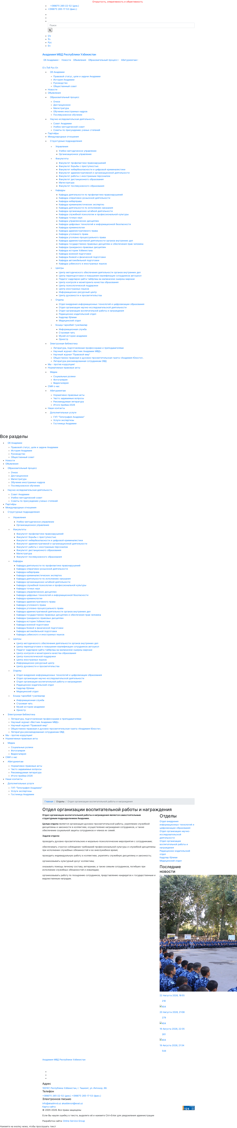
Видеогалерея (61, 383)
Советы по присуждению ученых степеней (76, 130)
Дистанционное (61, 104)
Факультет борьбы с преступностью (78, 166)
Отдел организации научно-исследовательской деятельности (93, 307)
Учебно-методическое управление (77, 150)
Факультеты (62, 158)
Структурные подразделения (66, 141)
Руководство (60, 83)
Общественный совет (65, 86)
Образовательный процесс (103, 60)
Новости (66, 60)
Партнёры (53, 133)
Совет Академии (62, 123)
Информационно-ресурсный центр (78, 292)
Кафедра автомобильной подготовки (79, 260)
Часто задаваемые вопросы (68, 398)
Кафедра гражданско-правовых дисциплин (82, 247)
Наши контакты (56, 408)
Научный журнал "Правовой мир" (71, 354)
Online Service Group (74, 1121)
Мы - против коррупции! (61, 364)
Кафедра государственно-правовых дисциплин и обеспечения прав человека (101, 244)
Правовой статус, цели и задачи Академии (77, 76)
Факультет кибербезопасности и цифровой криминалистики (92, 169)
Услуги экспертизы (63, 420)
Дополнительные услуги (63, 412)
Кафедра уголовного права (73, 234)
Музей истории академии (73, 335)
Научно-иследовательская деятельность (72, 119)
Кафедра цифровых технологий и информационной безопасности (95, 224)
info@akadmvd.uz (51, 1103)
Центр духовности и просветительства (80, 295)
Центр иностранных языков (74, 288)
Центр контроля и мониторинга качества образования (89, 282)
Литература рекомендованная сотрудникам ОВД (80, 361)
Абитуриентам (129, 60)
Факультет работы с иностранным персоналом (84, 176)
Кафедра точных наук (70, 217)
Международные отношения (63, 136)
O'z (44, 67)
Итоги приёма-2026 (64, 404)
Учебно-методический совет (69, 126)
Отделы (60, 299)
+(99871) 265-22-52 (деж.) (64, 5)
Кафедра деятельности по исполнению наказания (86, 207)
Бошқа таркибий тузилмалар (71, 325)
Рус (50, 42)
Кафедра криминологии (72, 227)
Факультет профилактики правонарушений (82, 162)
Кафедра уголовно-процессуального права (82, 237)
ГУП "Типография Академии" (68, 417)
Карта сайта (49, 1106)
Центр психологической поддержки (78, 285)
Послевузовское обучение (67, 114)
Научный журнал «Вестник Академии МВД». (77, 351)
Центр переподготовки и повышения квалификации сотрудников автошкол (100, 275)
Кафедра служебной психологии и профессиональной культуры (94, 214)
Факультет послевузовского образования (81, 185)
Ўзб (48, 67)
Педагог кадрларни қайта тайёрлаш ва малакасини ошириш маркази (97, 279)
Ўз (49, 39)
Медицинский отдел (70, 320)
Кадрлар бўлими (68, 317)
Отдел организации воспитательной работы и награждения (91, 310)
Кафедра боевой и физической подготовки (82, 257)
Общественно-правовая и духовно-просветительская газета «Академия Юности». (98, 357)
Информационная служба (73, 329)
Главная (49, 801)
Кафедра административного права (78, 230)
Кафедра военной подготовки (75, 253)
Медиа (53, 372)
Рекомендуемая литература (68, 401)
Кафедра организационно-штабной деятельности (86, 211)
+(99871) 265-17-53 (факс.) (62, 9)
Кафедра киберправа (70, 201)
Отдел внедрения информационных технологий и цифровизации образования (101, 304)
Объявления (79, 60)
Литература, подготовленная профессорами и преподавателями (88, 348)
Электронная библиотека (63, 343)
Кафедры (60, 190)
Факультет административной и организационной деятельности (94, 172)
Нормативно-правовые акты (68, 395)
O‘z (49, 35)
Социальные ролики (64, 376)
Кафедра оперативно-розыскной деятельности (84, 198)
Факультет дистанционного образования (81, 179)
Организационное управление (75, 154)
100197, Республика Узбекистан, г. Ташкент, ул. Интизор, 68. (74, 1088)
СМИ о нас (54, 386)
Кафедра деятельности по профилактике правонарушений (91, 194)
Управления (62, 146)
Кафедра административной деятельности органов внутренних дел (96, 240)
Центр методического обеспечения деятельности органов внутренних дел (100, 272)
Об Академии (50, 60)
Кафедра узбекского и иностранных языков (83, 263)
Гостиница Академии (65, 423)
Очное (56, 101)
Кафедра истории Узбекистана (76, 250)
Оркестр (63, 339)
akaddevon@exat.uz (72, 1103)
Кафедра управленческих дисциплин (79, 221)
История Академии (63, 79)
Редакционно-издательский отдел (77, 314)
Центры (60, 268)
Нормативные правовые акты (64, 367)
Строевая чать (67, 332)
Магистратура (61, 108)
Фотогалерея (60, 379)
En (49, 45)
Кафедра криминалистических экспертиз (81, 204)
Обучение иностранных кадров (70, 111)
